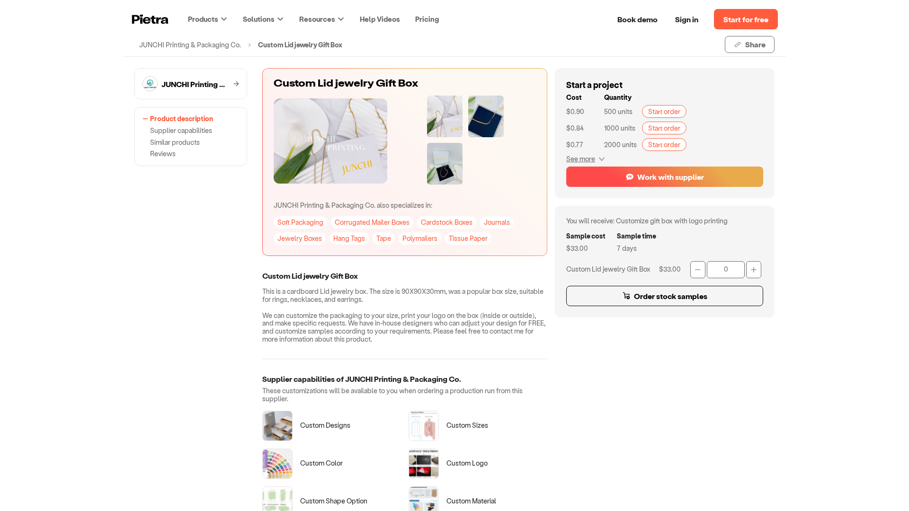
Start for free (745, 19)
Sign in (686, 19)
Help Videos (380, 19)
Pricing (427, 19)
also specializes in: (353, 205)
